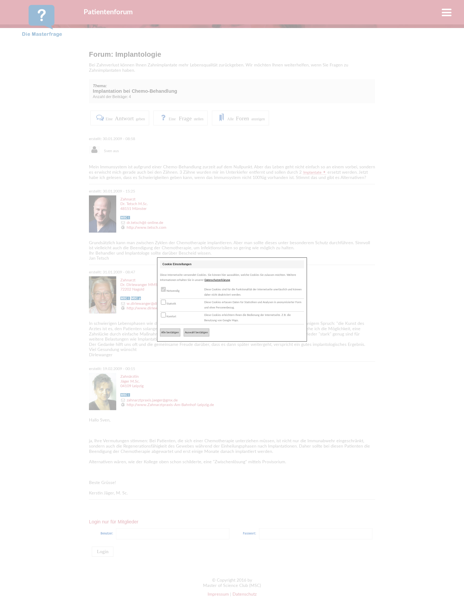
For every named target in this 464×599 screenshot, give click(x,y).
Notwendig (173, 291)
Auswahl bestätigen (196, 332)
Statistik (171, 303)
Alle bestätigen (170, 332)
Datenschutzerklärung (217, 280)
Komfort (171, 316)
